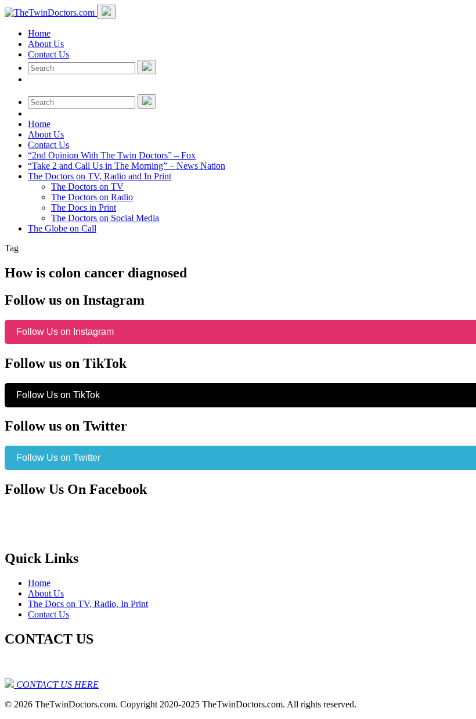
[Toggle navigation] (106, 12)
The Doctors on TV (87, 187)
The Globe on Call (62, 228)
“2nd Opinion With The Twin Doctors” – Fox (112, 155)
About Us (46, 44)
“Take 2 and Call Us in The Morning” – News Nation (126, 166)
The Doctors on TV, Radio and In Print (99, 176)
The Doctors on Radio (92, 197)
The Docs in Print (83, 207)
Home (39, 33)
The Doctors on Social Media (105, 218)
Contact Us (48, 54)
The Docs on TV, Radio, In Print (88, 604)
